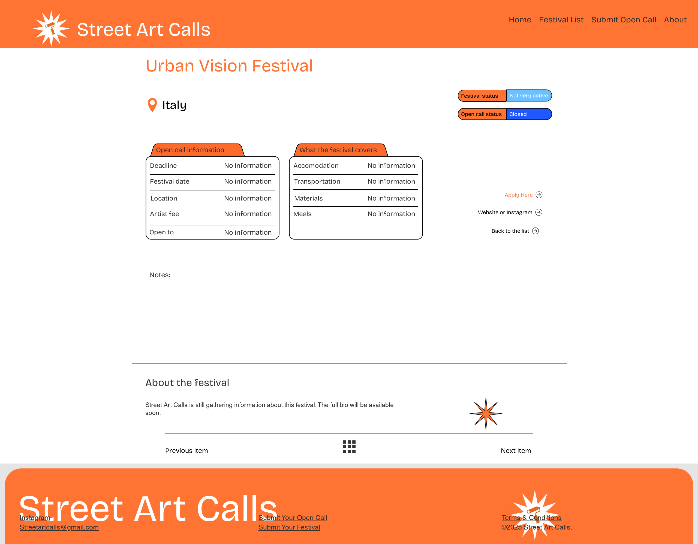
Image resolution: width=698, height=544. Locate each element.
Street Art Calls (144, 29)
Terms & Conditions (532, 518)
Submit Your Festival (289, 527)
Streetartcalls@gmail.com (59, 527)
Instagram (35, 518)
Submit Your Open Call (292, 518)
